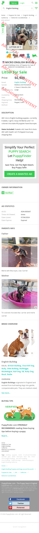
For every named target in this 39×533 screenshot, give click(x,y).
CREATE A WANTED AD (19, 174)
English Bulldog (28, 15)
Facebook (21, 499)
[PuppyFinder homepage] (3, 3)
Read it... (5, 436)
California (4, 18)
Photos (13, 52)
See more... (6, 393)
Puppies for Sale (14, 15)
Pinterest (21, 507)
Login (22, 3)
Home (3, 15)
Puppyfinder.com (7, 485)
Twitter (21, 503)
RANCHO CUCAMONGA (19, 18)
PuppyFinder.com (8, 483)
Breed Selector (18, 489)
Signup (14, 3)
